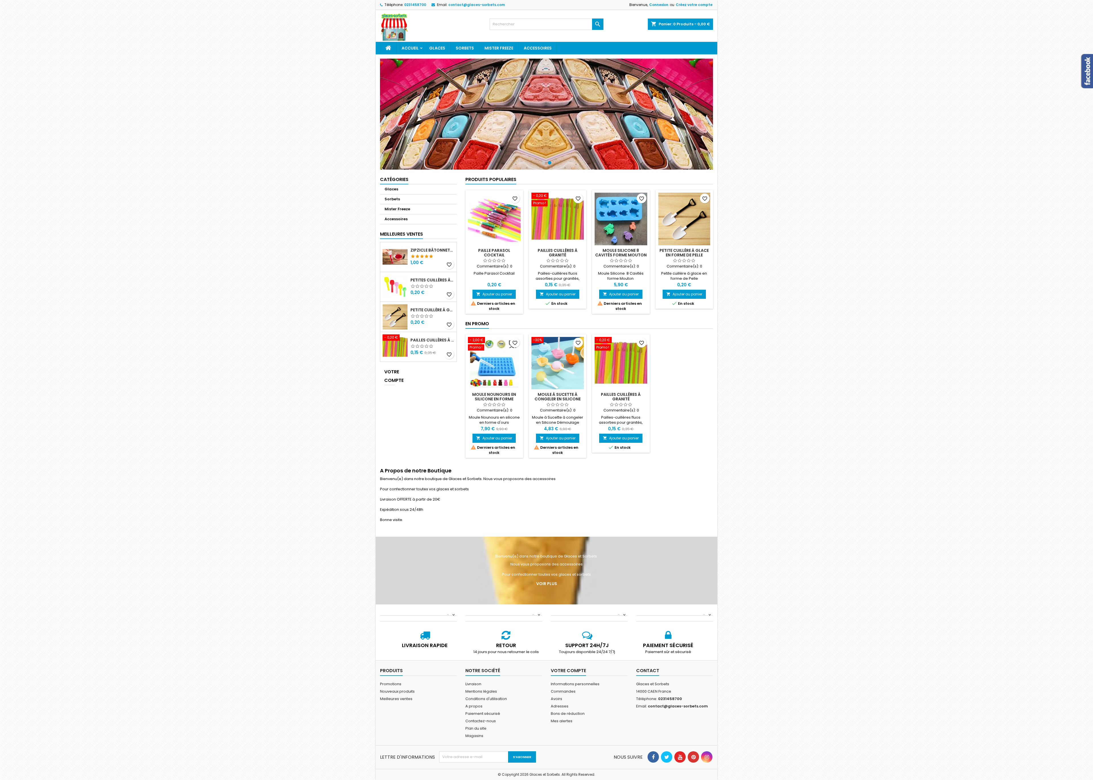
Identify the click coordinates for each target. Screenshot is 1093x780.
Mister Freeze (498, 48)
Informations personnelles (575, 684)
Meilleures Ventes (401, 234)
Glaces (437, 48)
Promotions (390, 684)
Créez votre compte (694, 4)
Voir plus (546, 583)
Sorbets (465, 48)
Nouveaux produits (397, 691)
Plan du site (475, 728)
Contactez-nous (480, 721)
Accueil (410, 48)
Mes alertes (561, 721)
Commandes (563, 691)
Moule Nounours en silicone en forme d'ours (494, 399)
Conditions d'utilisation (486, 698)
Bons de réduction (568, 713)
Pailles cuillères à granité (432, 340)
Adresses (559, 706)
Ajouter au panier (494, 294)
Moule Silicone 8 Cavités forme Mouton (621, 253)
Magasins (474, 735)
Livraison (473, 684)
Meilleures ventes (396, 698)
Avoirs (556, 698)
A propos (473, 706)
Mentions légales (481, 691)
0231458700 (415, 4)
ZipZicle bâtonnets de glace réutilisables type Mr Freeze (432, 250)
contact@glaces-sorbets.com (476, 4)
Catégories (394, 179)
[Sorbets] (546, 114)
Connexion (658, 4)
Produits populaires (490, 179)
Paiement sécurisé (482, 713)
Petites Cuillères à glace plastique (432, 280)
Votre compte (389, 376)
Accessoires (538, 48)
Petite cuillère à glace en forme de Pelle (432, 310)
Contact (647, 670)
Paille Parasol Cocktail (494, 253)
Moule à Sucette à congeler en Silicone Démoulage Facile (558, 399)
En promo (477, 323)
